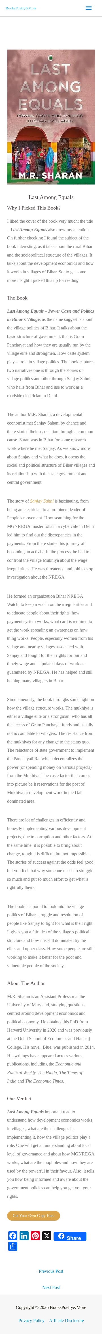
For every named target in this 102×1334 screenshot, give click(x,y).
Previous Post (51, 1271)
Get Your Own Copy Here (33, 1216)
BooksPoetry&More (21, 8)
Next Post (51, 1287)
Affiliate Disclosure (66, 1320)
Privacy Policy (31, 1320)
